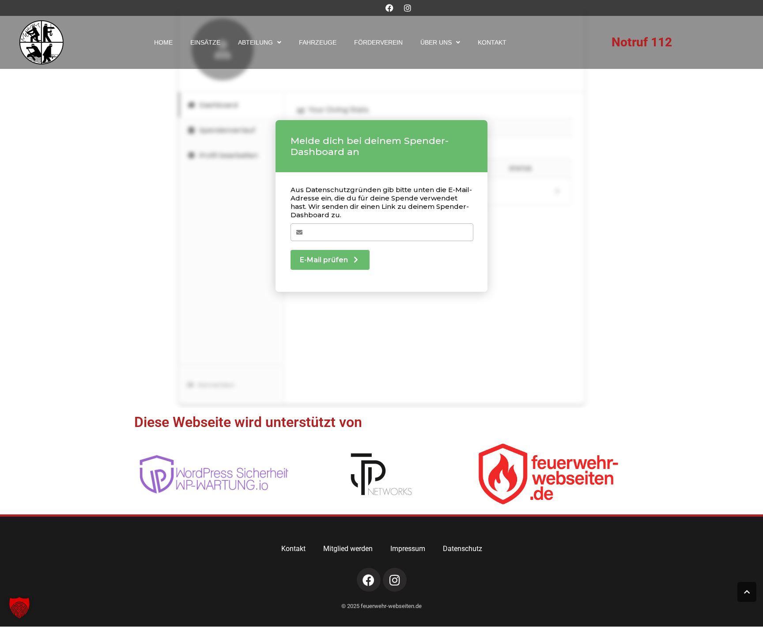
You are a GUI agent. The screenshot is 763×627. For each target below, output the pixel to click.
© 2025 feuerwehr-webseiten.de (381, 606)
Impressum (407, 548)
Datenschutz (462, 548)
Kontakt (492, 42)
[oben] (746, 592)
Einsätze (205, 42)
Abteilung (255, 42)
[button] (19, 607)
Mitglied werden (348, 548)
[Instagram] (407, 8)
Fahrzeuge (317, 42)
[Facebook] (389, 8)
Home (163, 42)
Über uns (436, 42)
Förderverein (378, 42)
